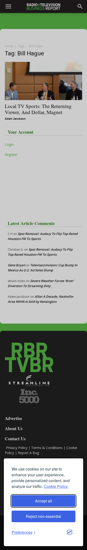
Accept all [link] (43, 501)
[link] (24, 532)
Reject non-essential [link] (43, 516)
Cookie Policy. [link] (56, 486)
